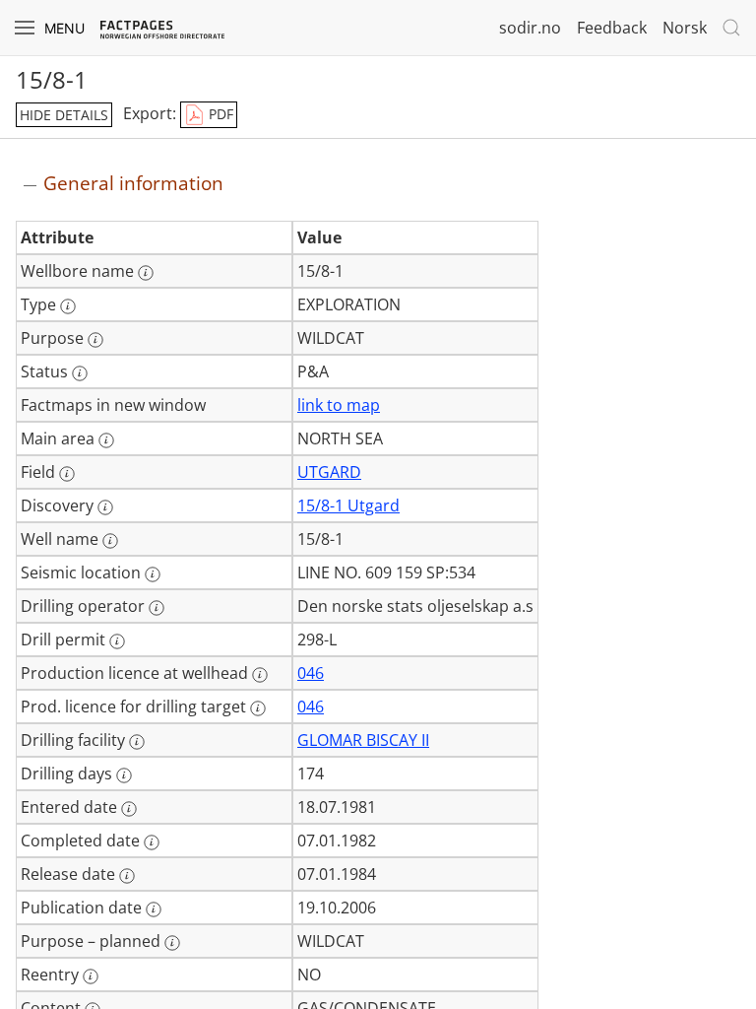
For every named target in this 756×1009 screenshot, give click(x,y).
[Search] (731, 27)
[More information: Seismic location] (152, 574)
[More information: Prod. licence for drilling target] (258, 708)
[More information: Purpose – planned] (172, 943)
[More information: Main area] (106, 440)
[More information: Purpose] (95, 340)
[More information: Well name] (110, 541)
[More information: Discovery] (105, 507)
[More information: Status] (80, 373)
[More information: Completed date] (151, 842)
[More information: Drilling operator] (156, 608)
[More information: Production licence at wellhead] (260, 675)
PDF (219, 113)
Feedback (612, 27)
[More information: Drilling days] (124, 775)
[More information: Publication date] (153, 909)
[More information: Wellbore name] (146, 273)
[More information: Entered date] (129, 809)
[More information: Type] (68, 306)
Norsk (684, 27)
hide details (64, 114)
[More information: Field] (67, 474)
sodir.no (530, 27)
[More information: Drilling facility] (137, 742)
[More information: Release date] (127, 876)
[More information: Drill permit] (117, 641)
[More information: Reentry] (90, 976)
